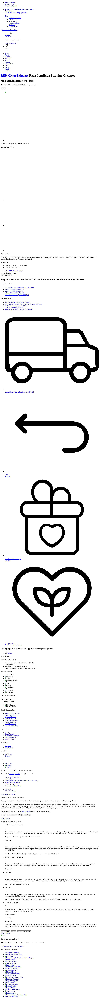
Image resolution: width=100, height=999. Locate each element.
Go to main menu (10, 2)
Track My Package (10, 737)
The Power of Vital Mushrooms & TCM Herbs (19, 288)
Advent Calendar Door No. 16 (14, 289)
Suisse (12, 965)
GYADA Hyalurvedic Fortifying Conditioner (19, 309)
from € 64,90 (19, 9)
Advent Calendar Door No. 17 (14, 293)
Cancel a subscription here (13, 786)
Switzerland (17, 967)
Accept (4, 815)
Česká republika (22, 995)
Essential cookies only (14, 815)
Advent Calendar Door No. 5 (14, 291)
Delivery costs (13, 21)
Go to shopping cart (11, 6)
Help (6, 16)
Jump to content (9, 4)
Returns (11, 19)
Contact (7, 756)
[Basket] (52, 49)
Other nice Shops (10, 791)
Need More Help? (10, 724)
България (16, 979)
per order (16, 13)
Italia (11, 956)
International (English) (27, 958)
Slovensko (16, 989)
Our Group (8, 754)
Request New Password (12, 736)
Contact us (12, 25)
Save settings (5, 931)
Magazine (8, 746)
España (13, 970)
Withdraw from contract (8, 794)
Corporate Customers (11, 725)
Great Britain (19, 977)
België (13, 988)
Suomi (13, 991)
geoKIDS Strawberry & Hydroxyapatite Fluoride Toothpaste (23, 304)
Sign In (7, 732)
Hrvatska (15, 984)
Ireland (13, 993)
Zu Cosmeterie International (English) (12, 946)
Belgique (15, 981)
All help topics (13, 26)
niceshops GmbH (14, 774)
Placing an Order (10, 715)
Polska (13, 982)
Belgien (13, 986)
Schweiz (14, 961)
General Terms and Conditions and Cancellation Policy (22, 780)
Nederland (16, 974)
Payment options (14, 23)
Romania (15, 996)
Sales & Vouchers (10, 722)
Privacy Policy (9, 779)
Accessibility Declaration (12, 782)
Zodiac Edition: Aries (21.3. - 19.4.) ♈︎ (17, 295)
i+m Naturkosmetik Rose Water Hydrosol (17, 302)
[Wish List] (6, 46)
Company (8, 789)
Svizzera (14, 963)
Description (6, 254)
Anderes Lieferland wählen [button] (9, 949)
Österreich (16, 953)
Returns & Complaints (11, 720)
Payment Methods (10, 717)
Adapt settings (26, 815)
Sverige (13, 975)
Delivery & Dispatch (11, 718)
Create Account (9, 734)
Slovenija (15, 968)
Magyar (13, 972)
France (13, 960)
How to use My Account (12, 713)
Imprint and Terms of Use (13, 777)
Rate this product (6, 275)
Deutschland (18, 954)
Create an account (10, 43)
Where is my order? (15, 18)
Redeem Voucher (10, 739)
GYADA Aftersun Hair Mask (14, 307)
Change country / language (24, 770)
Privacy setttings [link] (10, 784)
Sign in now (8, 36)
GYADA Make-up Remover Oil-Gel (16, 306)
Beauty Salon (9, 747)
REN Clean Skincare (14, 75)
